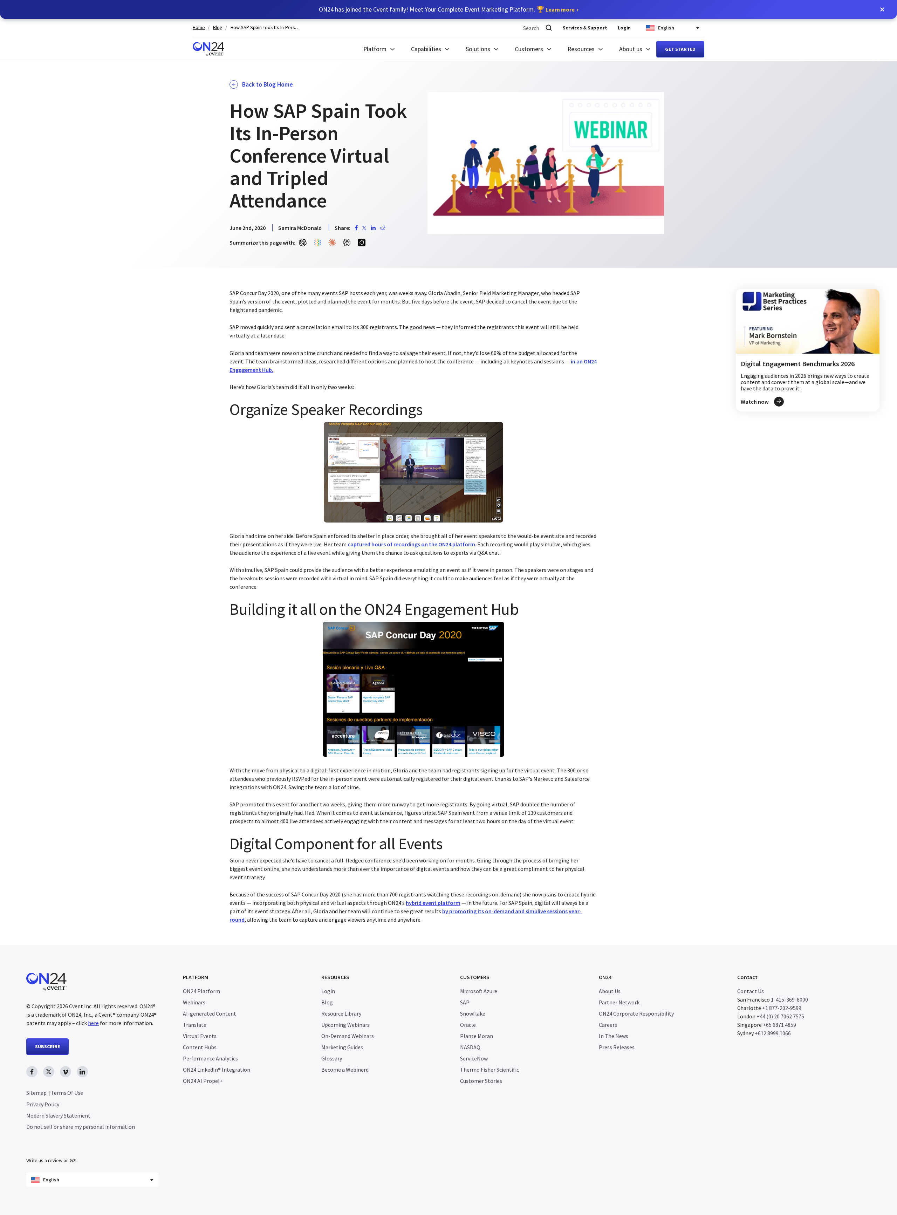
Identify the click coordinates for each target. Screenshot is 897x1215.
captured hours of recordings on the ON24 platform (411, 544)
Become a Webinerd (345, 1069)
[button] (882, 9)
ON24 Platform (201, 991)
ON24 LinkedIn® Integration (216, 1069)
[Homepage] (208, 49)
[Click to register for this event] (807, 350)
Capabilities (426, 49)
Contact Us (750, 991)
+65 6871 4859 (779, 1024)
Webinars (194, 1002)
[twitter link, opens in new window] (48, 1071)
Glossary (331, 1058)
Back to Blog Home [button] (267, 84)
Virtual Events (200, 1035)
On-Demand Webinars (347, 1035)
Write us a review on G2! (51, 1160)
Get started (680, 49)
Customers (529, 49)
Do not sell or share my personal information (80, 1126)
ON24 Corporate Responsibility (636, 1013)
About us (630, 49)
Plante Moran (476, 1035)
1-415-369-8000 (789, 999)
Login (624, 28)
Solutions (478, 49)
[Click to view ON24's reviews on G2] (51, 1146)
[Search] (548, 28)
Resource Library (341, 1013)
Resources (581, 49)
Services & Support (585, 28)
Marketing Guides (342, 1047)
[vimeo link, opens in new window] (65, 1071)
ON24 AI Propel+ (203, 1080)
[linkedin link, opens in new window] (82, 1071)
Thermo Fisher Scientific (489, 1069)
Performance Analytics (210, 1058)
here (93, 1022)
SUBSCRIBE (47, 1046)
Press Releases (617, 1047)
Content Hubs (200, 1047)
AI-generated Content (209, 1013)
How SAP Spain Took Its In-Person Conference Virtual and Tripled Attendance (266, 27)
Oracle (468, 1024)
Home (199, 27)
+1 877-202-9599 (781, 1007)
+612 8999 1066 (773, 1033)
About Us (610, 991)
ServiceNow (474, 1058)
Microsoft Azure (478, 991)
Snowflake (472, 1013)
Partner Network (619, 1002)
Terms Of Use (67, 1092)
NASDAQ (470, 1047)
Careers (608, 1024)
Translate (194, 1024)
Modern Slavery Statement (58, 1115)
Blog (217, 27)
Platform (374, 49)
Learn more (560, 9)
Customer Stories (481, 1080)
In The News (613, 1035)
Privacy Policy (42, 1104)
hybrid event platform (433, 902)
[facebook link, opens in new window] (31, 1071)
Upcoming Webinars (345, 1024)
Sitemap (36, 1092)
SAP (465, 1002)
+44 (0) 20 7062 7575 (780, 1016)
